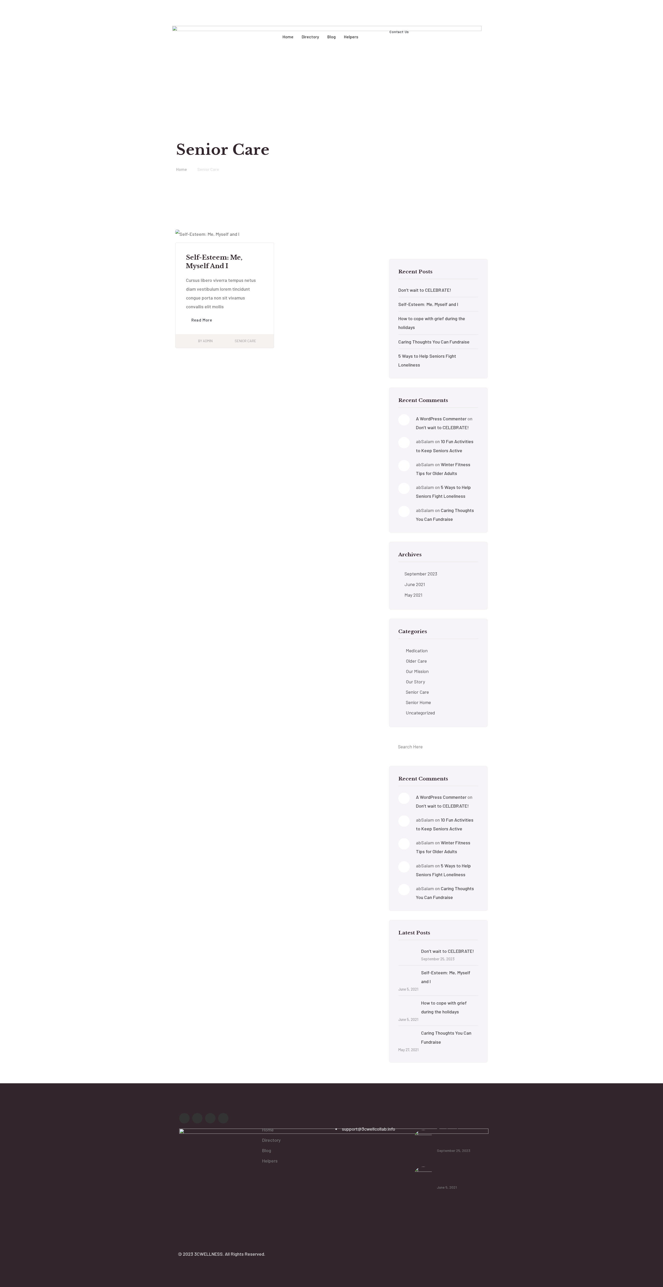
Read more (201, 319)
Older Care (416, 661)
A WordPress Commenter (441, 418)
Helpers (270, 1161)
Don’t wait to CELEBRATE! (424, 290)
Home (268, 1129)
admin (208, 341)
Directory (271, 1140)
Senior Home (418, 702)
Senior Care (245, 341)
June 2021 (415, 584)
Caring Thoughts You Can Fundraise (434, 342)
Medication (417, 650)
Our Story (415, 681)
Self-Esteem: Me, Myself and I (428, 304)
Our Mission (417, 671)
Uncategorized (420, 712)
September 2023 (421, 573)
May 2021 (413, 595)
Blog (266, 1150)
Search (474, 239)
